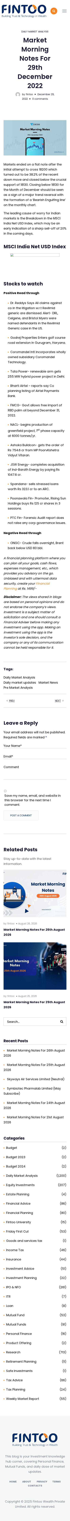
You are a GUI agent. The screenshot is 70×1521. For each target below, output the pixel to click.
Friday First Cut (17, 1231)
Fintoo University (18, 1222)
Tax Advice (14, 1380)
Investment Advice (20, 1268)
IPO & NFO (13, 1287)
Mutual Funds (16, 1324)
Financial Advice (18, 1203)
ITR (8, 1296)
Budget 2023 (15, 1157)
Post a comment (21, 815)
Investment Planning (21, 1278)
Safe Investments (19, 1371)
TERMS (56, 1481)
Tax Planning (15, 1389)
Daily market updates (20, 682)
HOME (13, 1481)
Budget (11, 1148)
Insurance (13, 1259)
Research (13, 1352)
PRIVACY (42, 1481)
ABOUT (26, 1481)
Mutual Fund (15, 1315)
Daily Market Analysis (34, 31)
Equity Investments (20, 1185)
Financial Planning (19, 1213)
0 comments (40, 99)
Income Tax (15, 1250)
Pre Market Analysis (18, 687)
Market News (48, 682)
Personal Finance (19, 1334)
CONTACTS (35, 1485)
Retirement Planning (21, 1361)
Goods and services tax (24, 1241)
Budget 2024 (15, 1166)
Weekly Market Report (22, 1399)
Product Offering (18, 1343)
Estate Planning (17, 1194)
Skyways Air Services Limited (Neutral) (36, 1079)
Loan (9, 1306)
